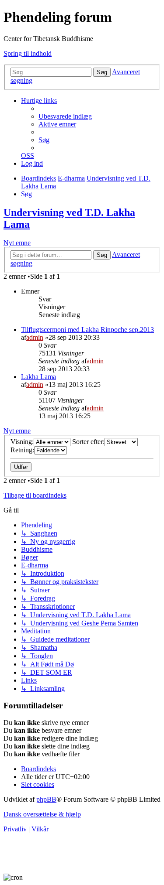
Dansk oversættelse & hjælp (42, 814)
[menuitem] (65, 116)
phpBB (46, 799)
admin (34, 337)
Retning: (22, 450)
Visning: (22, 441)
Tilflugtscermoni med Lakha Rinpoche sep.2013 (87, 329)
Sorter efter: (88, 441)
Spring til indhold (27, 53)
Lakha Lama (38, 376)
